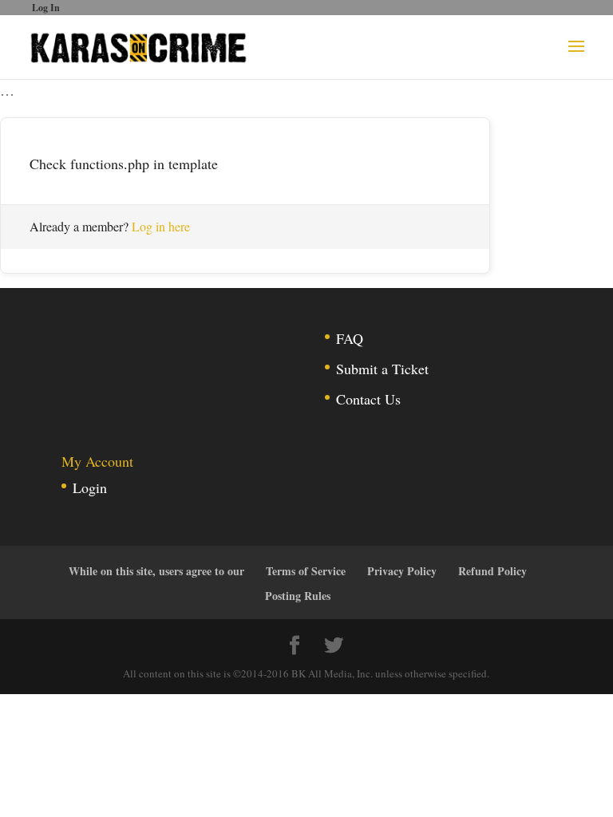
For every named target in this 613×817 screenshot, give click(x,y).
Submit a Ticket (382, 368)
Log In (46, 7)
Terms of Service (306, 570)
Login (90, 487)
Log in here (161, 226)
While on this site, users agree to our (156, 570)
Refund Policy (492, 570)
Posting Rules (297, 595)
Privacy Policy (402, 570)
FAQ (349, 338)
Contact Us (368, 398)
